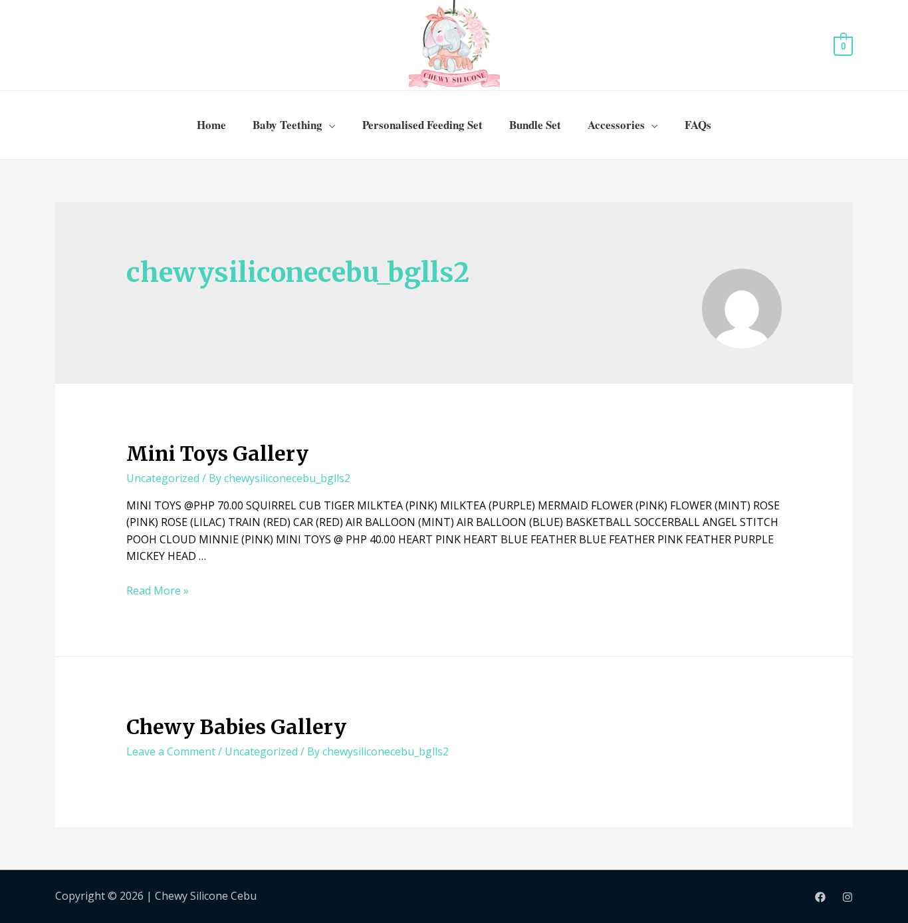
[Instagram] (847, 897)
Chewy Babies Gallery (236, 726)
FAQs (698, 124)
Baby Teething (287, 124)
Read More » (157, 590)
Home (211, 124)
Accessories (616, 124)
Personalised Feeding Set (422, 124)
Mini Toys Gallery (217, 453)
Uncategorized (162, 478)
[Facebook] (820, 897)
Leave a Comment (170, 751)
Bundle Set (535, 124)
